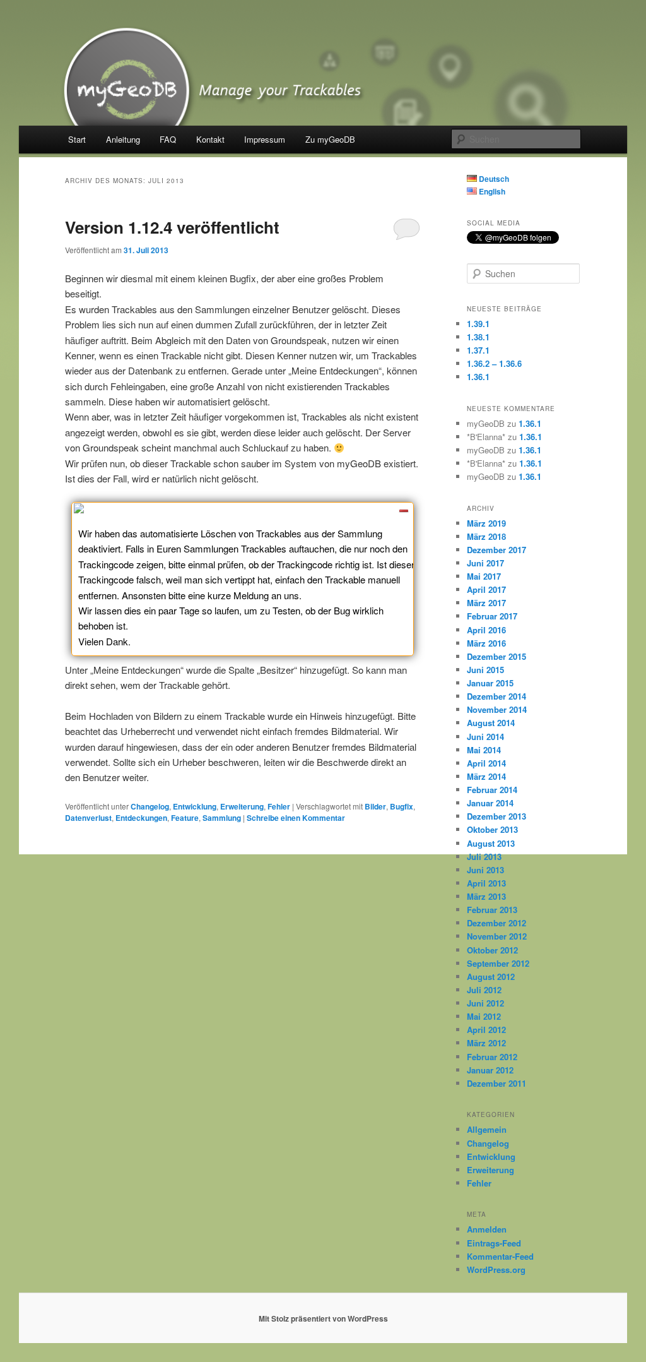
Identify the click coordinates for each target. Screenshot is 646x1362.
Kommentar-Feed (500, 1256)
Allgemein (487, 1129)
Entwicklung (194, 806)
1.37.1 (478, 350)
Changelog (150, 806)
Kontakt (210, 139)
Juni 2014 (485, 737)
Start (77, 139)
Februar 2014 (492, 790)
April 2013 (486, 883)
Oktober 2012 (492, 950)
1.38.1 (478, 337)
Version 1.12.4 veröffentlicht (172, 227)
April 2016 (486, 630)
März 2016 (486, 643)
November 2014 (497, 709)
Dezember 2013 (496, 816)
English (491, 191)
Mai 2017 (484, 576)
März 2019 (486, 523)
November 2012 (497, 936)
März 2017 (486, 603)
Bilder (375, 806)
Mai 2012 (484, 1016)
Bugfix (401, 806)
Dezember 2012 (496, 923)
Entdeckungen (141, 817)
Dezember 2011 (496, 1083)
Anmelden (487, 1229)
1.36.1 (478, 377)
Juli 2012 (484, 990)
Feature (185, 817)
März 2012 (486, 1043)
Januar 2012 (490, 1070)
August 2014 (491, 723)
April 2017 (486, 589)
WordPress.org (496, 1269)
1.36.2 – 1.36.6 (494, 363)
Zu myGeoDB (330, 139)
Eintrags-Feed (494, 1243)
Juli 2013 (484, 857)
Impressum (264, 139)
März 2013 (486, 896)
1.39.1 (478, 324)
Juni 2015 (485, 670)
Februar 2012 (492, 1057)
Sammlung (222, 817)
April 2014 (486, 763)
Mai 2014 (484, 750)
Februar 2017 (492, 616)
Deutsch (493, 178)
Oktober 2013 (492, 829)
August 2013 (491, 843)
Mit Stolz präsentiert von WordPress (323, 1318)
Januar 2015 (490, 683)
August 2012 (491, 977)
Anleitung (123, 139)
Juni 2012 (485, 1003)
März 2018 (486, 536)
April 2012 (486, 1030)
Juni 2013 (485, 870)
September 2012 (498, 963)
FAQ (168, 139)
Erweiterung (242, 806)
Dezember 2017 (496, 550)
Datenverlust (88, 817)
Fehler (278, 806)
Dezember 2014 (496, 696)
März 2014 (486, 776)
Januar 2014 (490, 803)
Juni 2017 (485, 563)
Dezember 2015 (496, 656)
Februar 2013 (492, 910)
